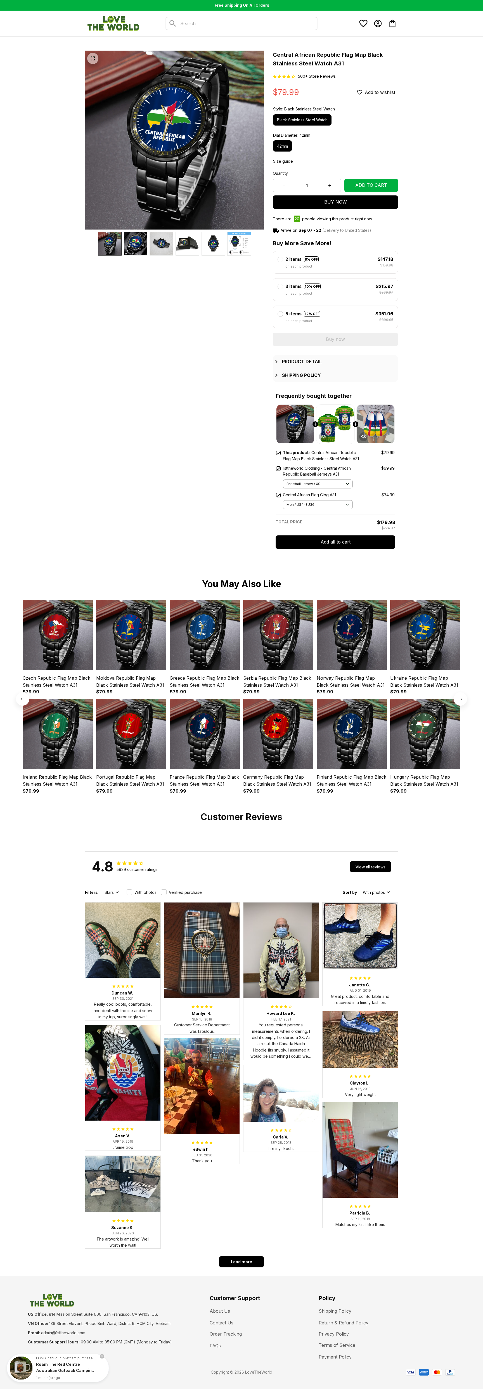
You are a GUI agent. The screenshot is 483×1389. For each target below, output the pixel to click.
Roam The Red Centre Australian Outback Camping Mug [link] (65, 1370)
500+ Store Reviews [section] (317, 76)
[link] (21, 1368)
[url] (63, 1333)
